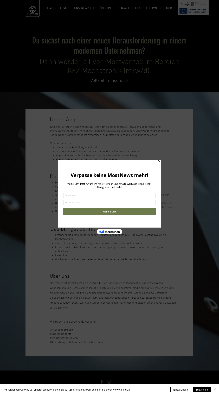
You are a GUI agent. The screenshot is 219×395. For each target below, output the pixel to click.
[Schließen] (215, 389)
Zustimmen (202, 389)
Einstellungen (180, 389)
